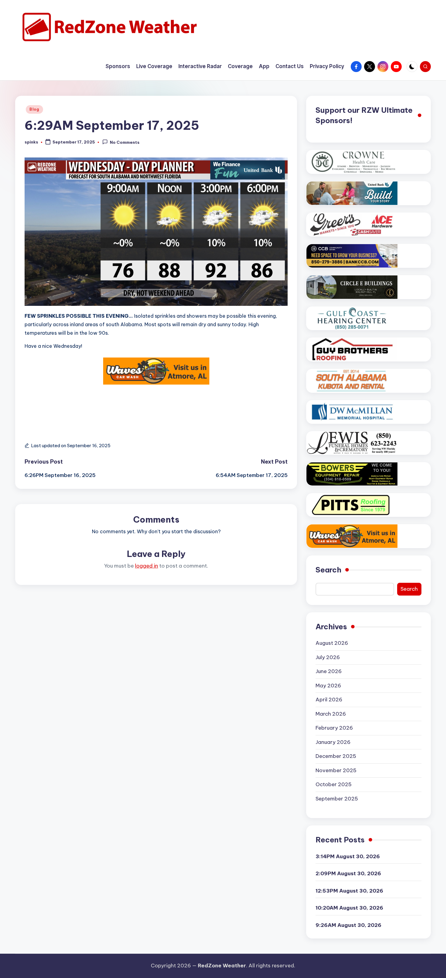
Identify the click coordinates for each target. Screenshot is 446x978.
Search (328, 569)
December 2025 (336, 756)
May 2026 (328, 685)
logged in (146, 565)
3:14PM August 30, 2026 (348, 856)
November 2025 (336, 770)
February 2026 (334, 727)
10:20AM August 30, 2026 (349, 907)
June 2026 (329, 671)
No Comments (125, 142)
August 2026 (332, 643)
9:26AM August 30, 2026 (348, 925)
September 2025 (337, 798)
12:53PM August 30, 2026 (349, 890)
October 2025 (334, 784)
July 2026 (328, 657)
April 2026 (329, 699)
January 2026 (333, 742)
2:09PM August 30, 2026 (348, 873)
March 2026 (331, 713)
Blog (34, 109)
